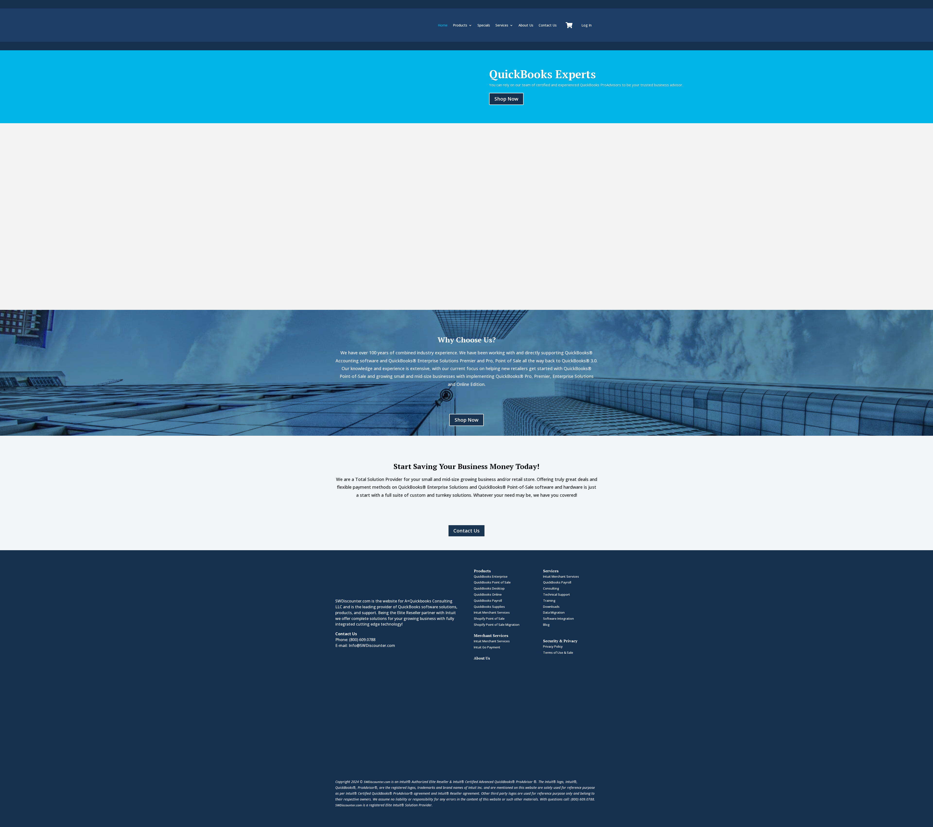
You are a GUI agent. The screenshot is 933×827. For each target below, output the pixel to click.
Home (443, 25)
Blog (546, 624)
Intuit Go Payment (487, 647)
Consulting (551, 588)
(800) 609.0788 (362, 639)
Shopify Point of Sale (489, 618)
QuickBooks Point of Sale (492, 582)
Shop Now (506, 99)
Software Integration (558, 618)
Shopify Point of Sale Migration (496, 624)
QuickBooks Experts (542, 74)
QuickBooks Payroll (488, 600)
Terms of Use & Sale (558, 652)
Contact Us (548, 25)
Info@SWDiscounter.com (372, 645)
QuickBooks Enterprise (491, 576)
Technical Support (556, 594)
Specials (483, 25)
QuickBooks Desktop (489, 588)
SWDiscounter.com (377, 782)
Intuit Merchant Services (492, 612)
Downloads (551, 606)
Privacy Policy (553, 646)
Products (460, 25)
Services (501, 25)
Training (549, 600)
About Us (525, 25)
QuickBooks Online (488, 594)
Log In (586, 25)
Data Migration (554, 612)
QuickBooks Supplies (489, 606)
